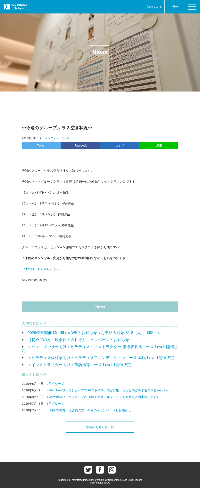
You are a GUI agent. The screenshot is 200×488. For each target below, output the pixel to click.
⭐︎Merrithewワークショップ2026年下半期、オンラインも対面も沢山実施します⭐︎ (102, 397)
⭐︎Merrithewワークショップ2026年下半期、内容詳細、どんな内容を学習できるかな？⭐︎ (107, 390)
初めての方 (154, 6)
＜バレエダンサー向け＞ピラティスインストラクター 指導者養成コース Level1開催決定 (100, 348)
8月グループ (55, 403)
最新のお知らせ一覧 (100, 427)
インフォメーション (57, 138)
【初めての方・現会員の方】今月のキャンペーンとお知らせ (89, 410)
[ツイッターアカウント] (88, 470)
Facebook (80, 145)
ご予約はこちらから (36, 269)
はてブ (119, 145)
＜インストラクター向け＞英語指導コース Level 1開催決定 (79, 364)
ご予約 (174, 6)
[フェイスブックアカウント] (100, 470)
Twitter (41, 145)
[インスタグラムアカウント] (112, 470)
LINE (159, 145)
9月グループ (55, 383)
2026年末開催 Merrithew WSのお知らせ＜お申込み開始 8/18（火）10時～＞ (94, 332)
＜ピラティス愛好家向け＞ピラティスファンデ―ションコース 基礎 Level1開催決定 (101, 357)
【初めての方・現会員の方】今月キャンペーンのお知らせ (78, 339)
